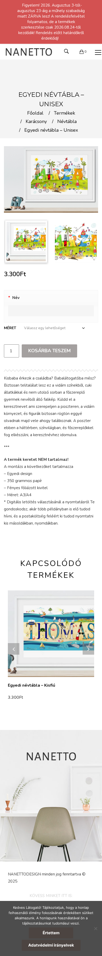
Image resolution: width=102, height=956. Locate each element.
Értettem (51, 932)
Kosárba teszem (49, 351)
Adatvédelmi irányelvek (51, 945)
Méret (10, 327)
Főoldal (35, 113)
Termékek (64, 113)
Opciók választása (26, 697)
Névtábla (67, 122)
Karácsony (36, 122)
